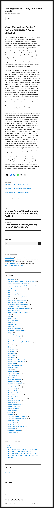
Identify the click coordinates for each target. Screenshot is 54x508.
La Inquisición (12, 363)
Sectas (10, 344)
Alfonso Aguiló (9, 257)
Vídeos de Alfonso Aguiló (12, 263)
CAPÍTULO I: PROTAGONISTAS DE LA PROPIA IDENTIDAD (23, 449)
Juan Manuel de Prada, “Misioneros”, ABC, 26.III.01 (17, 184)
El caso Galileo (12, 351)
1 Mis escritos (10, 279)
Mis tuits (7, 473)
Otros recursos (12, 422)
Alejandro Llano (12, 371)
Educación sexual (13, 322)
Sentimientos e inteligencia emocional (19, 308)
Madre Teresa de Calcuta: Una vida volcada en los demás (17, 192)
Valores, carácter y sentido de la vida (18, 312)
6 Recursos (10, 412)
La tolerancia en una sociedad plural (18, 304)
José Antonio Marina (14, 391)
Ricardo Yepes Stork (13, 408)
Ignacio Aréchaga (13, 385)
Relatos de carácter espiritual (16, 426)
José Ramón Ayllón (13, 396)
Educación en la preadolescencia (17, 293)
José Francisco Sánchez (14, 393)
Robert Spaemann (13, 410)
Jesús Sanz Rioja (12, 389)
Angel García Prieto (13, 375)
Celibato (10, 347)
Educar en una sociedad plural (16, 296)
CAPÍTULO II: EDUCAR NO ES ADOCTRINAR (19, 451)
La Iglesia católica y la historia (16, 361)
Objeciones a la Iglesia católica (16, 306)
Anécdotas (11, 414)
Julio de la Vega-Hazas (14, 404)
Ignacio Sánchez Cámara (15, 387)
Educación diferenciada (14, 291)
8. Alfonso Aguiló (11, 432)
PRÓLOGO (9, 447)
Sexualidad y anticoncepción (16, 330)
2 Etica (9, 314)
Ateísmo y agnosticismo (15, 334)
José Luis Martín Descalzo (15, 395)
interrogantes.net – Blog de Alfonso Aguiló (15, 503)
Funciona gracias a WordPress (32, 503)
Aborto (10, 316)
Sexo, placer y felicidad (14, 310)
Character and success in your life (17, 283)
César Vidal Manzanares (15, 379)
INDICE (9, 445)
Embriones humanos (14, 324)
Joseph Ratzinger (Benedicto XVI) (17, 398)
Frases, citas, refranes (14, 420)
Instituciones (12, 353)
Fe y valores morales (14, 338)
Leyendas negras (13, 367)
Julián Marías (12, 402)
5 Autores (9, 369)
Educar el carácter (13, 295)
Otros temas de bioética (14, 328)
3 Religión (9, 332)
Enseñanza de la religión (15, 336)
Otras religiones (12, 340)
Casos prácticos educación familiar (17, 416)
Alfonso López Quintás (14, 373)
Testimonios (11, 428)
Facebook (9, 482)
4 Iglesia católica (11, 346)
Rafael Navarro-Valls (14, 406)
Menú (8, 18)
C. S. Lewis (11, 377)
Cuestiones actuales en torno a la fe (18, 289)
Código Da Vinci (12, 349)
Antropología (12, 318)
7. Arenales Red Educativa (14, 430)
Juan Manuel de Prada (24, 198)
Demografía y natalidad (14, 320)
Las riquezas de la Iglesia (15, 365)
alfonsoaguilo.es (9, 259)
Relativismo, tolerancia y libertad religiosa (20, 342)
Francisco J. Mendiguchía (15, 383)
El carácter (11, 298)
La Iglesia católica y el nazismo (16, 359)
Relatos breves (12, 424)
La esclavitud (11, 357)
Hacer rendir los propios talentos (17, 300)
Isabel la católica (12, 355)
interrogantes (8, 198)
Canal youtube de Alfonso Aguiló (14, 265)
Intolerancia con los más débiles (17, 302)
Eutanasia (11, 326)
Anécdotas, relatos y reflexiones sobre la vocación (22, 281)
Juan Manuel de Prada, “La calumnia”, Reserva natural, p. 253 (19, 188)
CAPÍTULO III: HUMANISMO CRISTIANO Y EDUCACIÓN (22, 453)
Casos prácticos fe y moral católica (17, 418)
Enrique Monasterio (13, 381)
